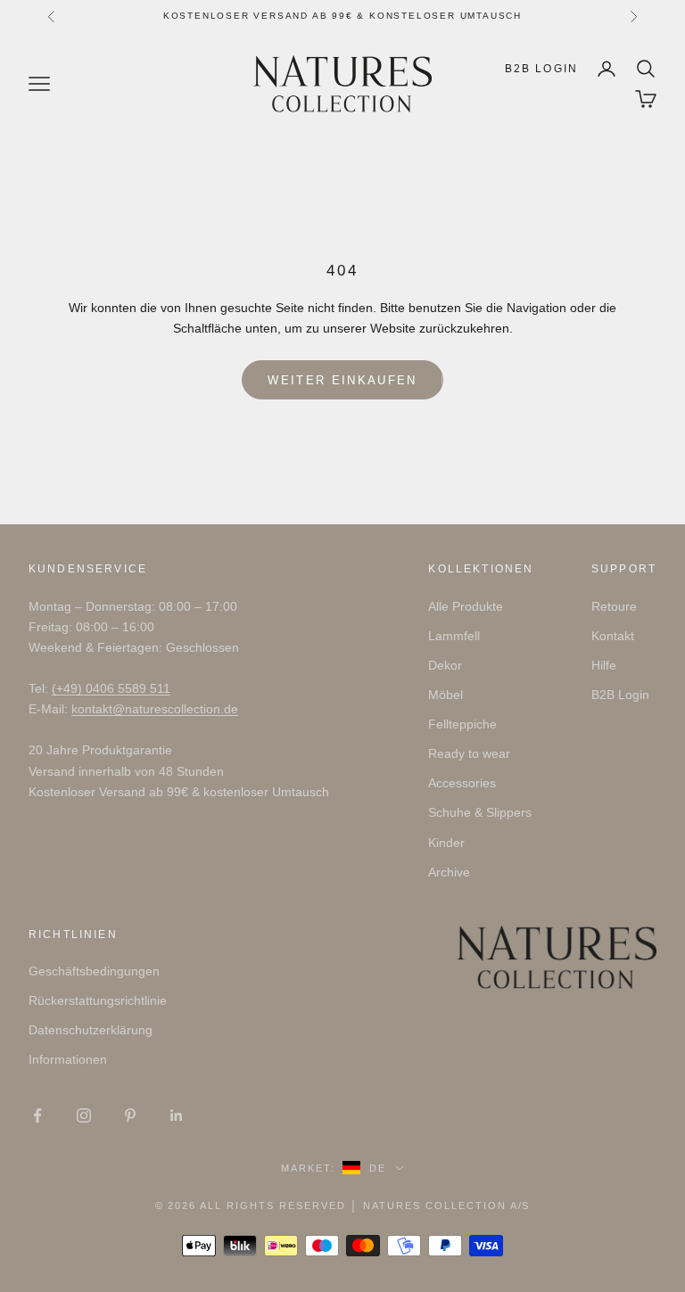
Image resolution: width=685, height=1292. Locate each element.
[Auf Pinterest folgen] (130, 1115)
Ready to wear (469, 753)
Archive (449, 872)
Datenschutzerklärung (91, 1030)
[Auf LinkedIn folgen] (177, 1115)
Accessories (462, 783)
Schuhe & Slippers (480, 812)
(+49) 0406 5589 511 (111, 688)
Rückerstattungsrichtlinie (98, 1000)
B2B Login (541, 68)
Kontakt (612, 636)
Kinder (446, 842)
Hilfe (603, 665)
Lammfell (454, 636)
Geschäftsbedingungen (94, 971)
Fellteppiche (462, 724)
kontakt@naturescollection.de (154, 709)
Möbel (445, 694)
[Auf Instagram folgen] (84, 1115)
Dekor (445, 665)
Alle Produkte (465, 606)
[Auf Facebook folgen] (37, 1115)
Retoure (614, 606)
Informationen (68, 1059)
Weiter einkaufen (342, 380)
